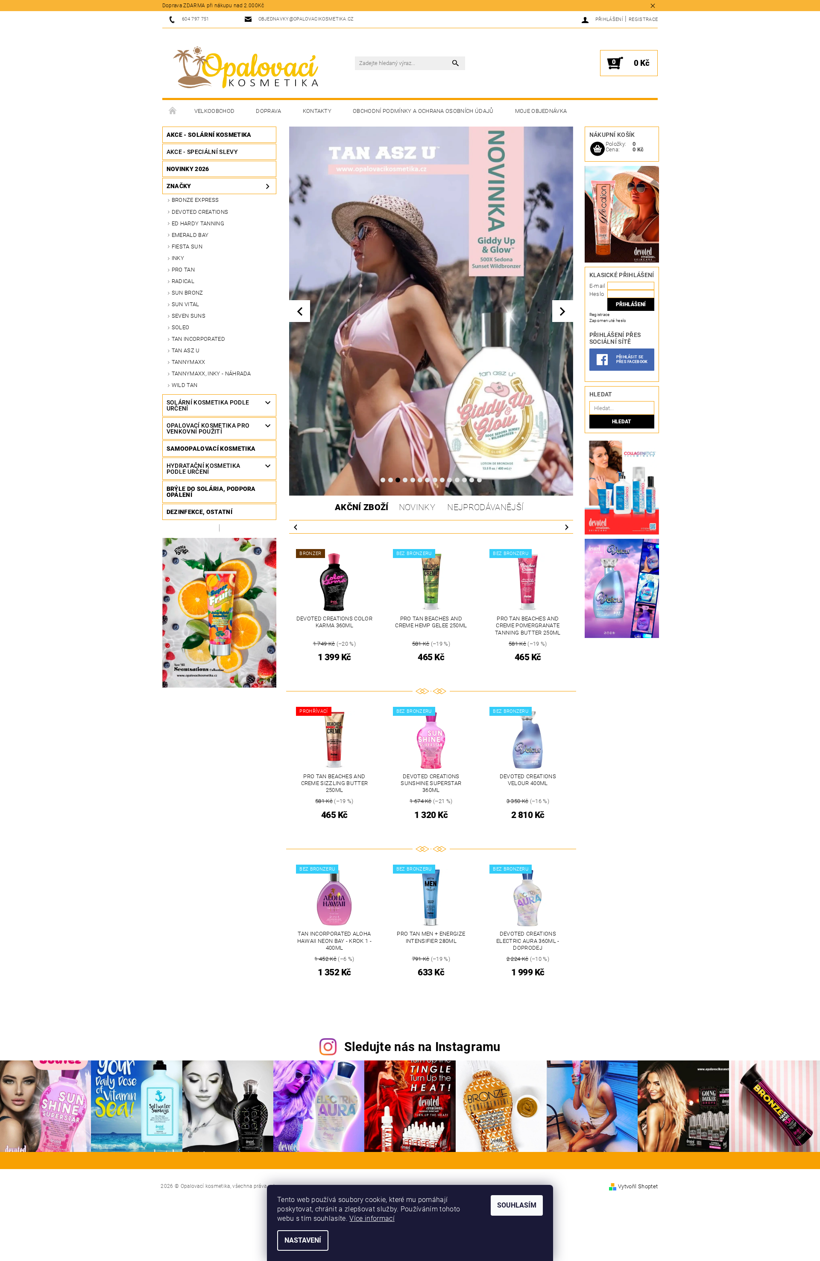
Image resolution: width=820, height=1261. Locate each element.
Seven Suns (188, 316)
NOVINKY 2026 (188, 168)
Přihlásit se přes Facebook (632, 359)
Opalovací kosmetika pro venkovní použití (208, 428)
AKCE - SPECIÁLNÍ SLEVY (202, 151)
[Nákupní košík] (597, 149)
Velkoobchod (214, 111)
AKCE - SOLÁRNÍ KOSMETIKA (209, 134)
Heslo (596, 294)
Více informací (371, 1218)
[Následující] (562, 311)
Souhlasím (516, 1205)
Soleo (181, 327)
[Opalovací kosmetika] (246, 67)
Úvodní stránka (173, 111)
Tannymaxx (188, 362)
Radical (183, 281)
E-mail (597, 286)
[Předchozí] (299, 311)
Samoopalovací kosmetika (211, 448)
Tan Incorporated (198, 339)
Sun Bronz (187, 292)
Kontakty (317, 111)
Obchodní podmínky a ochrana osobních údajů (423, 111)
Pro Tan (183, 269)
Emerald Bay (190, 235)
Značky (179, 186)
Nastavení (302, 1240)
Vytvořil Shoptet (638, 1186)
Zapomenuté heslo (608, 320)
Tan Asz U (186, 350)
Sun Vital (185, 304)
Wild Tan (185, 385)
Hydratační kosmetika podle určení (203, 468)
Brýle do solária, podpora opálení (211, 491)
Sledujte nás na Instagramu (422, 1047)
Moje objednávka (541, 111)
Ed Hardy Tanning (198, 223)
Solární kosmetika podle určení (208, 405)
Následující (566, 526)
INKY (178, 258)
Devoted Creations (200, 212)
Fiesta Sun (187, 246)
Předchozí (295, 526)
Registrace (643, 19)
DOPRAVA (268, 111)
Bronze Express (195, 200)
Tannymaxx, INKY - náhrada (211, 373)
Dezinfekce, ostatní (199, 511)
